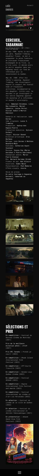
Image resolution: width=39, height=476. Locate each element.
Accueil (30, 5)
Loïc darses (9, 7)
